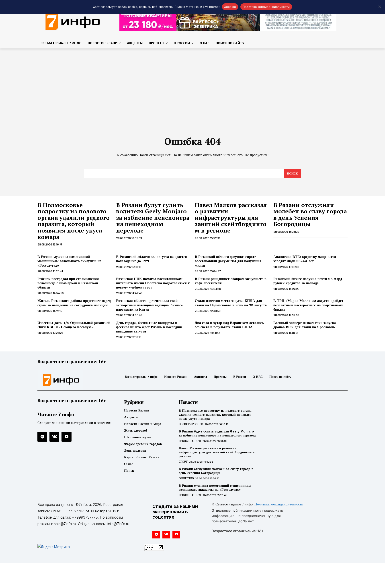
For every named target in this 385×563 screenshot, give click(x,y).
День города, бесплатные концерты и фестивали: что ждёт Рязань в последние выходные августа (149, 327)
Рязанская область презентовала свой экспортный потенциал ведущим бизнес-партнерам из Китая (149, 305)
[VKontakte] (54, 437)
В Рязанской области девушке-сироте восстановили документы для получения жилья (228, 261)
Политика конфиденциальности (278, 504)
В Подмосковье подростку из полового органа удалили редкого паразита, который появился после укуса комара (73, 221)
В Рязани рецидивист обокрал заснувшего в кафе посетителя (230, 281)
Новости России (191, 424)
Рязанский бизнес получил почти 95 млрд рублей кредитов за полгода (307, 281)
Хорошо (230, 6)
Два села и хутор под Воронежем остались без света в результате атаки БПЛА (229, 325)
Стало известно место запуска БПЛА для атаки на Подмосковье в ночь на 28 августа (231, 303)
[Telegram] (42, 437)
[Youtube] (66, 437)
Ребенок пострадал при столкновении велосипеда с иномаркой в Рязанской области (68, 283)
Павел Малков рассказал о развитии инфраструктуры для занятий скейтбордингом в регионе (231, 217)
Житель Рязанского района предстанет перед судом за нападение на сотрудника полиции (74, 303)
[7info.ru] (72, 21)
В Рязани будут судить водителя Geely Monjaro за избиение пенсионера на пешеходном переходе (152, 217)
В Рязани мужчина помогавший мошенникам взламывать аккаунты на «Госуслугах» (69, 261)
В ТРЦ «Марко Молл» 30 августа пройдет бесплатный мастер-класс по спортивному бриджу (308, 305)
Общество (186, 478)
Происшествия (190, 441)
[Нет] (379, 6)
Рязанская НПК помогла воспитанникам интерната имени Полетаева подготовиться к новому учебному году (153, 283)
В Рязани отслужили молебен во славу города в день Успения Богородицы (310, 214)
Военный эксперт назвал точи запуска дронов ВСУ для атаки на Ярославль (304, 325)
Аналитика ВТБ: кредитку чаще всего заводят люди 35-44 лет (304, 259)
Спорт (183, 461)
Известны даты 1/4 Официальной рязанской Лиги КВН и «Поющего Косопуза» (73, 325)
